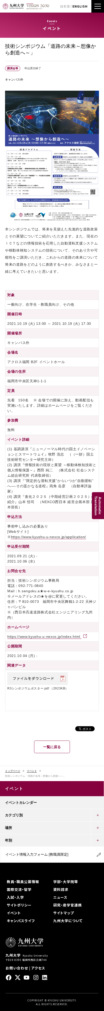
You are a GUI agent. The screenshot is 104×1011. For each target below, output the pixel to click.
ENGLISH (80, 6)
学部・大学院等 (65, 881)
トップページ (12, 771)
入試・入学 (15, 897)
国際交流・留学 (19, 889)
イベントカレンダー (21, 802)
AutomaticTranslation (98, 505)
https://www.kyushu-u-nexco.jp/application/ (48, 537)
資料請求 (60, 889)
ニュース (60, 897)
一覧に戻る (52, 747)
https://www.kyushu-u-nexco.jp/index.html (44, 637)
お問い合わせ (17, 967)
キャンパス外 (14, 79)
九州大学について (68, 920)
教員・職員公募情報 (23, 881)
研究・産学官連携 (67, 905)
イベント (32, 771)
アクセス (38, 967)
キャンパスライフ (21, 920)
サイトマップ (63, 912)
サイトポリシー (19, 905)
